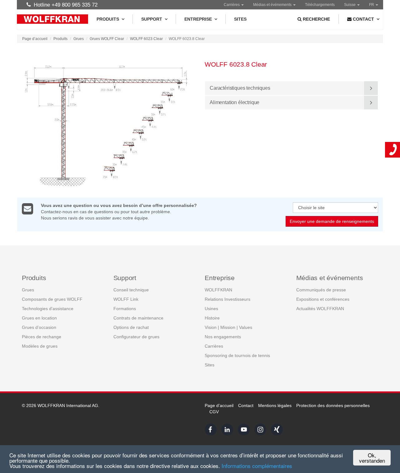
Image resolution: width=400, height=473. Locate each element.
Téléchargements (320, 5)
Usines (211, 308)
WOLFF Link (125, 299)
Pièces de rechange (41, 336)
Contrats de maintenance (138, 317)
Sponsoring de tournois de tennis (237, 355)
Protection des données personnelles (333, 405)
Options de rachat (131, 327)
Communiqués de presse (321, 289)
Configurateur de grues (136, 336)
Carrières (232, 5)
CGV (214, 411)
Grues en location (39, 317)
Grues (78, 39)
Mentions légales (275, 405)
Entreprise (198, 19)
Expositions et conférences (322, 299)
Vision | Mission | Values (228, 327)
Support (151, 19)
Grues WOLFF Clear (107, 39)
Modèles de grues (40, 346)
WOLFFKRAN (218, 289)
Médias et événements (272, 5)
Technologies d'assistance (47, 308)
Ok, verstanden (372, 457)
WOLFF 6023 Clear (146, 39)
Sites (240, 19)
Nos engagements (223, 336)
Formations (124, 308)
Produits (108, 19)
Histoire (212, 317)
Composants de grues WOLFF (52, 299)
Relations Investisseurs (227, 299)
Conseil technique (131, 289)
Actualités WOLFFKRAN (320, 308)
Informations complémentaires (257, 466)
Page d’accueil (35, 39)
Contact (245, 405)
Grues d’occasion (39, 327)
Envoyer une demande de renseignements (332, 221)
